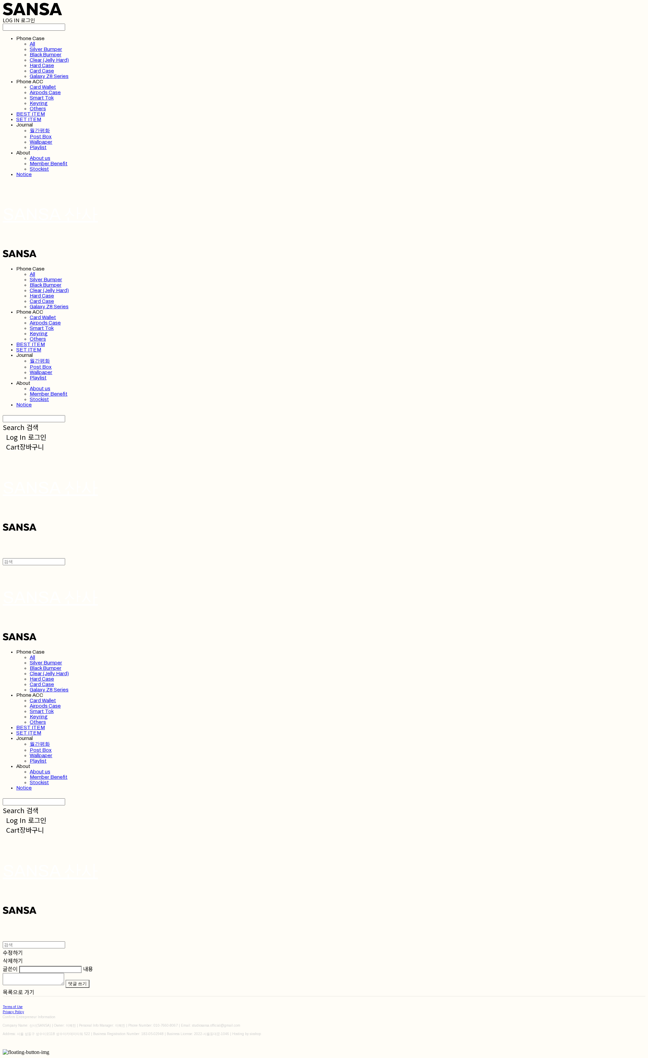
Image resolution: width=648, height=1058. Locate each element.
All (32, 44)
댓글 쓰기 (77, 983)
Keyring (39, 103)
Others (38, 108)
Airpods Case (45, 92)
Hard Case (42, 65)
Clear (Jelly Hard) (49, 60)
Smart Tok (42, 98)
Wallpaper (41, 142)
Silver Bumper (46, 49)
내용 (88, 969)
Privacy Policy (13, 1012)
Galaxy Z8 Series (49, 76)
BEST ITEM (30, 114)
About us (40, 158)
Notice (24, 174)
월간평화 (40, 130)
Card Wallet (43, 87)
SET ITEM (28, 119)
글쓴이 (10, 969)
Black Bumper (45, 54)
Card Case (42, 71)
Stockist (39, 169)
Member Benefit (49, 163)
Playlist (38, 147)
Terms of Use (13, 1007)
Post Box (41, 136)
